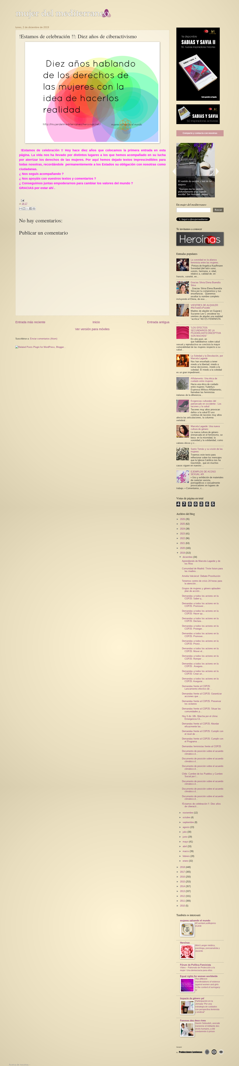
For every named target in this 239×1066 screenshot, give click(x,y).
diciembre (188, 557)
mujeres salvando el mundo (195, 920)
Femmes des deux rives (193, 1020)
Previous (174, 171)
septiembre (189, 822)
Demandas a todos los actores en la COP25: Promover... (200, 604)
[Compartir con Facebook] (30, 208)
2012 (183, 896)
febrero (186, 856)
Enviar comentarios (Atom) (43, 338)
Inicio (96, 322)
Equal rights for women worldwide (198, 976)
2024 (183, 528)
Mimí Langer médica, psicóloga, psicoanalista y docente (207, 948)
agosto (186, 827)
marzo (186, 851)
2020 (183, 548)
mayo (186, 841)
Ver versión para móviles (92, 329)
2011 (183, 901)
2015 (183, 881)
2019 (183, 552)
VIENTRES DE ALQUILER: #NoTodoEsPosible (205, 306)
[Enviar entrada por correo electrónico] (22, 200)
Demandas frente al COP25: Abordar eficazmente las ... (200, 725)
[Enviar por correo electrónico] (20, 208)
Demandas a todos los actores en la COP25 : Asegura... (200, 665)
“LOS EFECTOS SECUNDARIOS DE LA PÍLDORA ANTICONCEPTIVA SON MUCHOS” (206, 331)
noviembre (188, 812)
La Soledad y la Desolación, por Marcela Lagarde (207, 357)
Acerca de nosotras (19, 1064)
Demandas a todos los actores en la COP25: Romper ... (200, 657)
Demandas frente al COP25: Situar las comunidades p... (201, 710)
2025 (183, 524)
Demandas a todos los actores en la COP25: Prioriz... (200, 642)
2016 (183, 876)
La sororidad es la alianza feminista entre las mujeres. (205, 261)
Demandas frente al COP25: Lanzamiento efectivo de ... (197, 687)
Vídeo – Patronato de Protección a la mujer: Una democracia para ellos (197, 969)
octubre (187, 817)
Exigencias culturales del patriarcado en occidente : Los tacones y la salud (206, 404)
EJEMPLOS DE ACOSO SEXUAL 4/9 (203, 473)
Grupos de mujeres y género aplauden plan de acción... (201, 589)
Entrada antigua (158, 322)
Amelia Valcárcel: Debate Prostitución (201, 576)
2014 (183, 886)
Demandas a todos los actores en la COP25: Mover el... (200, 649)
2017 (183, 872)
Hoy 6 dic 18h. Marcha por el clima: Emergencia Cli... (200, 717)
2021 (183, 543)
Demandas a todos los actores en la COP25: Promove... (200, 634)
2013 (183, 891)
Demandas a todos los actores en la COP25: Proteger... (200, 627)
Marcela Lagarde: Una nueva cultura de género (205, 427)
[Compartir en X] (27, 208)
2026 (183, 519)
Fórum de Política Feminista (195, 965)
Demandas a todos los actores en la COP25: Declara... (200, 619)
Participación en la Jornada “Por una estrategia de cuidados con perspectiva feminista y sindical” (207, 1006)
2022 (183, 538)
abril (185, 846)
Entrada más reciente (30, 322)
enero (186, 861)
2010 (183, 905)
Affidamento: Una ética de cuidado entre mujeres (204, 379)
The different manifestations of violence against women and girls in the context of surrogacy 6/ (207, 984)
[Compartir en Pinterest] (34, 208)
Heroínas (185, 942)
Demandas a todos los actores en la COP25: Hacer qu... (200, 612)
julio (185, 832)
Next (217, 171)
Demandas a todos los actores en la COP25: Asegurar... (200, 680)
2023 (183, 533)
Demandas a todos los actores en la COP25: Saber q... (200, 597)
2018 (183, 867)
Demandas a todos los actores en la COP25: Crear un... (200, 672)
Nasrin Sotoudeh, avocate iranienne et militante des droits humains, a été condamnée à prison (207, 1027)
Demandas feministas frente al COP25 (201, 746)
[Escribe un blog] (24, 208)
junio (185, 836)
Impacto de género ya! (192, 998)
